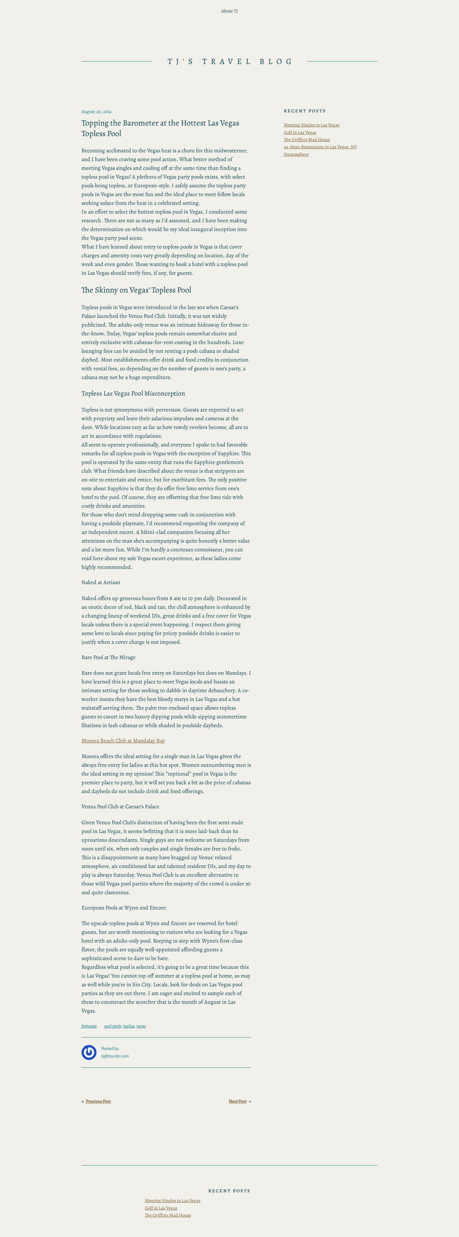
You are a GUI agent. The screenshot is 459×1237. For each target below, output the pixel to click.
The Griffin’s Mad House (307, 139)
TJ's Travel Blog (231, 61)
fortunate (89, 1026)
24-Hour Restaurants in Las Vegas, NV (320, 147)
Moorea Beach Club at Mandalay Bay (123, 740)
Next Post (238, 1101)
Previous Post (98, 1101)
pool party (112, 1026)
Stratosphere (296, 154)
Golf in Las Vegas (300, 132)
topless (129, 1026)
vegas (141, 1026)
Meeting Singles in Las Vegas (311, 125)
